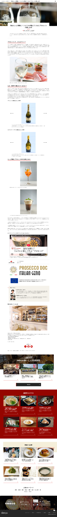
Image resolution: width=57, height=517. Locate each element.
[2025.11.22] (28, 369)
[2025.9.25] (28, 452)
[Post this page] (25, 346)
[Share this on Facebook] (28, 346)
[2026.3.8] (46, 452)
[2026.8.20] (46, 401)
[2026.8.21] (28, 401)
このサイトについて (27, 512)
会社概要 (49, 512)
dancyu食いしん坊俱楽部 (30, 30)
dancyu (8, 350)
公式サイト (18, 262)
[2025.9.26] (11, 452)
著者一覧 (33, 512)
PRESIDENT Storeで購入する (45, 503)
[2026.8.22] (11, 401)
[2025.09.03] (46, 369)
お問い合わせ (54, 512)
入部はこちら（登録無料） (24, 504)
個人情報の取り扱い (39, 512)
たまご (30, 491)
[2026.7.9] (11, 471)
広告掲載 (45, 512)
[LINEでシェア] (31, 346)
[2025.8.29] (46, 471)
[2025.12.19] (11, 369)
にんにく (26, 491)
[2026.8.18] (11, 422)
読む (11, 350)
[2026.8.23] (46, 422)
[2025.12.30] (28, 471)
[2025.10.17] (28, 422)
